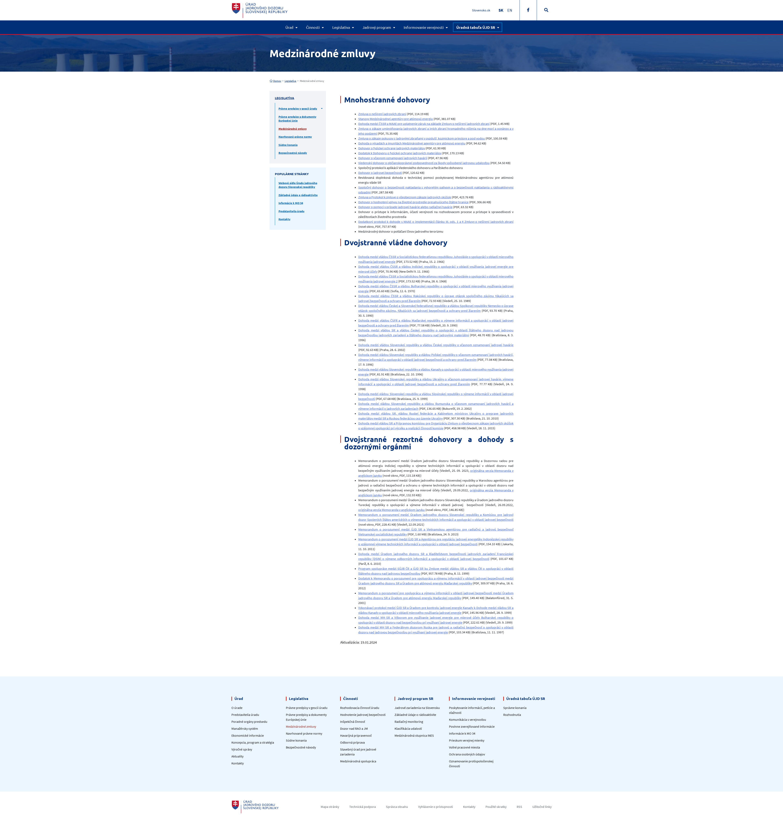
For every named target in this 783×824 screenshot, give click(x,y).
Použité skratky (496, 807)
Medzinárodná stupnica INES (414, 735)
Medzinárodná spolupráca (358, 761)
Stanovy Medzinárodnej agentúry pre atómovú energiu (395, 119)
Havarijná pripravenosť (356, 735)
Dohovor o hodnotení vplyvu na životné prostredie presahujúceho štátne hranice (413, 202)
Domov (277, 81)
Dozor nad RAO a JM (354, 728)
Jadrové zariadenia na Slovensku (417, 708)
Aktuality (237, 756)
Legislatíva (290, 81)
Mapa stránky (330, 807)
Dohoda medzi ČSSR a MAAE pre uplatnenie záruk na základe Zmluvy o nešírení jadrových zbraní (424, 124)
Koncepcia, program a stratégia (252, 742)
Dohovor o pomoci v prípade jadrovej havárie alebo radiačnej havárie (405, 207)
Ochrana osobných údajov (467, 754)
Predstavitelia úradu (291, 211)
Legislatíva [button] (341, 27)
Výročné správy (241, 749)
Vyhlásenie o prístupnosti (435, 807)
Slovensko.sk (481, 10)
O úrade (236, 708)
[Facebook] (528, 10)
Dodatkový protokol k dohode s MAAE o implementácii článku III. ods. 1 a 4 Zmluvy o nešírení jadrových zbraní (435, 222)
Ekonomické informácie (247, 735)
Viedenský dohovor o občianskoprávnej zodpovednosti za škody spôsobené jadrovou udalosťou (424, 163)
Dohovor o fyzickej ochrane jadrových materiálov (391, 148)
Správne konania (514, 708)
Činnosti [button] (313, 27)
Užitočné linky (542, 807)
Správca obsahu (397, 807)
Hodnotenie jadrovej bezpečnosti (363, 715)
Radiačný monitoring (409, 722)
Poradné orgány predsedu (249, 722)
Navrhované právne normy (295, 136)
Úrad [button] (289, 27)
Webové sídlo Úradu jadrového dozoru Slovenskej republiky (298, 185)
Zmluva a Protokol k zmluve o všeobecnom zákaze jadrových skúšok (404, 197)
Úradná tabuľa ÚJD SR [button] (475, 27)
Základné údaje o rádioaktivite (298, 195)
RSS (519, 807)
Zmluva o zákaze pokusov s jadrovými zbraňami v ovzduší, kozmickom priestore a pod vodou (421, 138)
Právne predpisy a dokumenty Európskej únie (297, 118)
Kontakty (284, 219)
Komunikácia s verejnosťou (467, 719)
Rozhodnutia (512, 715)
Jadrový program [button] (377, 27)
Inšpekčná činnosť (352, 722)
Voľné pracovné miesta (464, 747)
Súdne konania (288, 145)
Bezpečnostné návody (293, 152)
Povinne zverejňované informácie (472, 726)
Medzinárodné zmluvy (293, 128)
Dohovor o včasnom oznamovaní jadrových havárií (392, 158)
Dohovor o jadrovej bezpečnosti (380, 173)
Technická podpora (362, 807)
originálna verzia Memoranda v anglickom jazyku (391, 510)
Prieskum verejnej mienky (466, 740)
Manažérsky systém (244, 728)
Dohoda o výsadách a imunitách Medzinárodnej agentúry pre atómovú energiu (411, 143)
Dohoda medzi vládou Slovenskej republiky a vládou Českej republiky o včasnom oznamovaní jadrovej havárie (435, 345)
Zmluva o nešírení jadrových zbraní (382, 114)
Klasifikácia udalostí (408, 728)
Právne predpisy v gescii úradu (298, 108)
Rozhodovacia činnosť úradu (359, 708)
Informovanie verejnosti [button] (424, 27)
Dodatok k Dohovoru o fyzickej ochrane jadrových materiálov (399, 153)
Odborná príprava (352, 742)
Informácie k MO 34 (291, 203)
